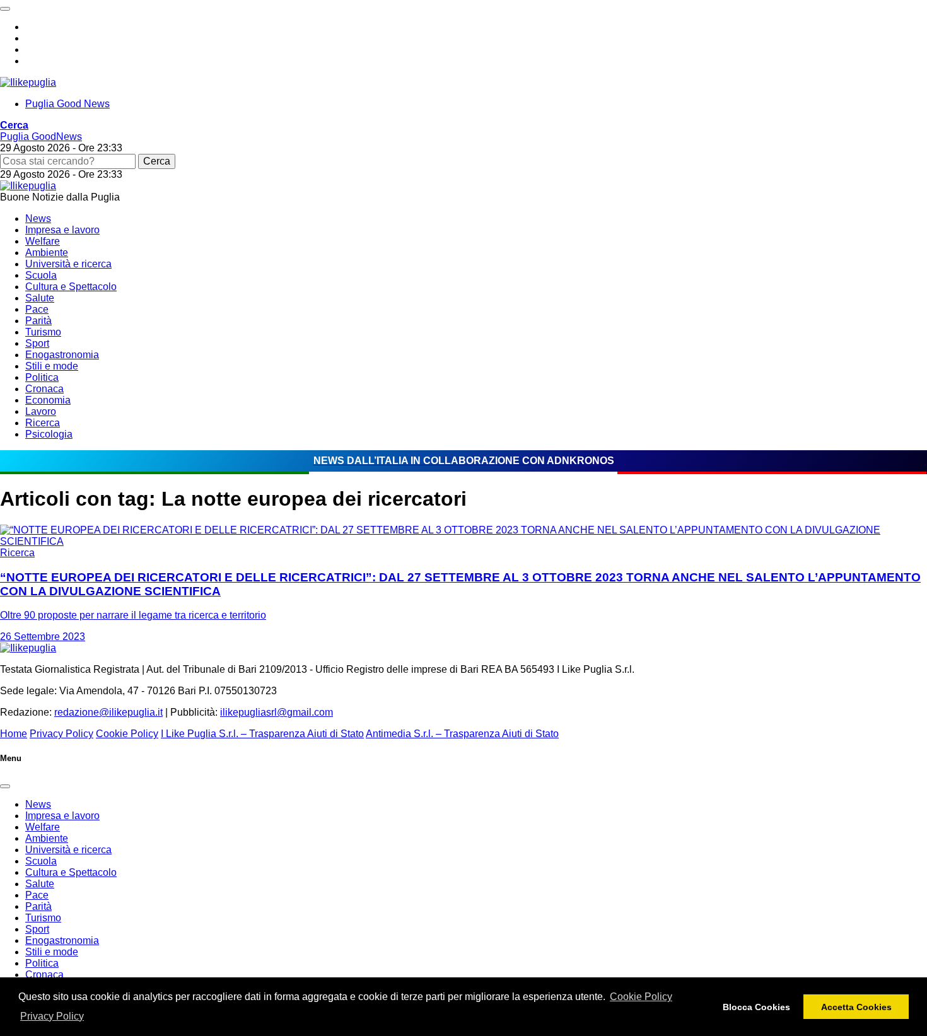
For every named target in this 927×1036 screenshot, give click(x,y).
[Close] (5, 786)
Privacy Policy (52, 1016)
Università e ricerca (68, 264)
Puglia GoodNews (41, 136)
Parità (38, 320)
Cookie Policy (641, 996)
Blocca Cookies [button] (756, 1007)
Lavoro (40, 411)
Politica (42, 377)
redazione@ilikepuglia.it (108, 712)
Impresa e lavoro (62, 229)
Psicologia (49, 434)
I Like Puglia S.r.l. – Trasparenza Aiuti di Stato (262, 733)
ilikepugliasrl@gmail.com (276, 712)
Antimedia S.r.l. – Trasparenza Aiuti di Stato (462, 733)
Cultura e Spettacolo (71, 286)
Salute (39, 298)
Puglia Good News (67, 103)
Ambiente (46, 252)
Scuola (41, 275)
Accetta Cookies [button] (856, 1007)
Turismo (43, 332)
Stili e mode (51, 366)
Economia (48, 400)
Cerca (156, 161)
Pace (37, 309)
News (38, 218)
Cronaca (44, 388)
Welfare (42, 241)
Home (13, 733)
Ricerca (42, 422)
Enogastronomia (62, 354)
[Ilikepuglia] (28, 82)
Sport (37, 343)
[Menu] (5, 9)
